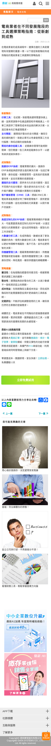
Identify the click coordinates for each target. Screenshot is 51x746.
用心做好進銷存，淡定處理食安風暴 (20, 470)
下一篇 (42, 413)
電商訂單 (15, 338)
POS (31, 346)
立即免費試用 (25, 380)
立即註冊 (42, 358)
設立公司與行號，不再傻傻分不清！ (20, 549)
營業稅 (14, 342)
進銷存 (34, 338)
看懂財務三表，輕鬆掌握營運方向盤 (20, 586)
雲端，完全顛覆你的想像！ (15, 507)
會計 (42, 338)
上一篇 (9, 413)
